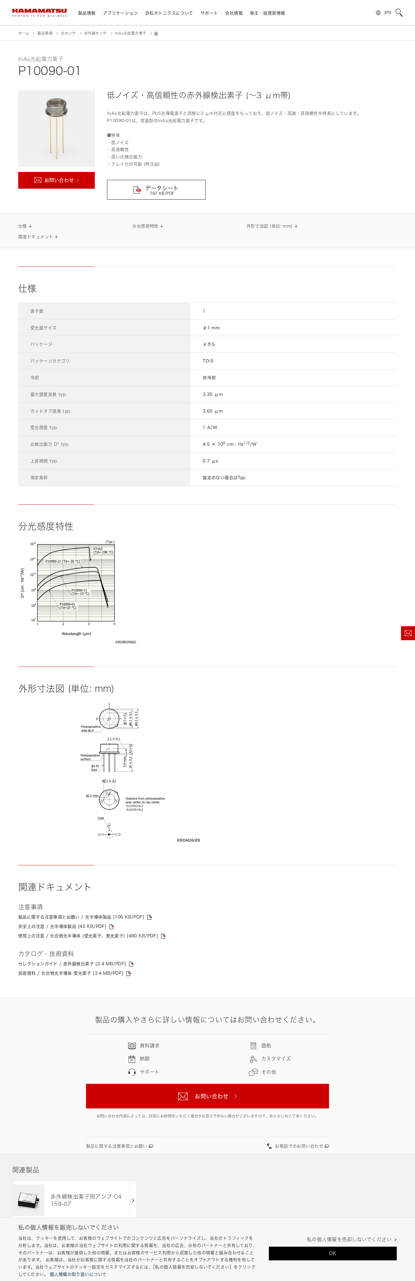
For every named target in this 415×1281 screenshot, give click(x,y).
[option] (74, 1200)
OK (333, 1253)
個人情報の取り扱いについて (78, 1274)
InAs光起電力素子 (130, 33)
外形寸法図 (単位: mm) (269, 225)
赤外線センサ (95, 33)
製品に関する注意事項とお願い (116, 1146)
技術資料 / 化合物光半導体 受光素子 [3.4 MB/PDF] (70, 973)
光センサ (68, 33)
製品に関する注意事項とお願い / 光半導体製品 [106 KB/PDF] (81, 916)
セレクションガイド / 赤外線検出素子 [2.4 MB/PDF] (72, 963)
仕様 (22, 225)
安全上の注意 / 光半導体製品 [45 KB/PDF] (62, 926)
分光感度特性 (145, 225)
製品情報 (44, 33)
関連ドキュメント (35, 236)
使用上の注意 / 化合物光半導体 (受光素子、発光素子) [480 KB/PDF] (88, 935)
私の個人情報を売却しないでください (349, 1239)
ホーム (23, 33)
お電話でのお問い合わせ (299, 1146)
